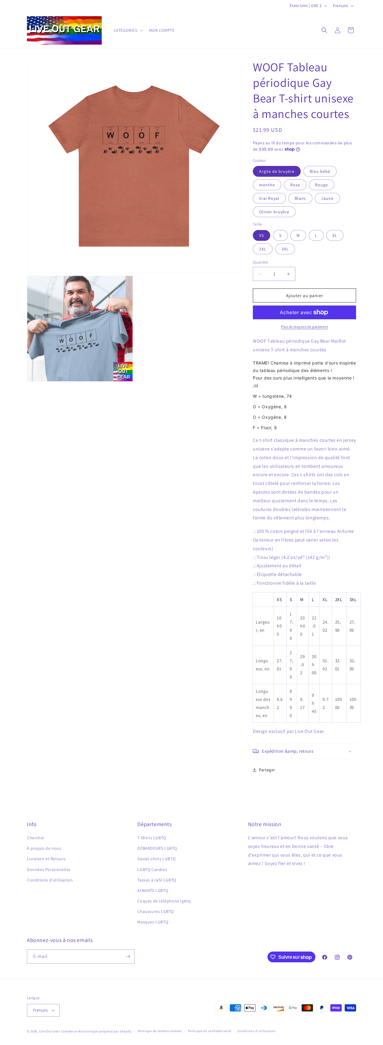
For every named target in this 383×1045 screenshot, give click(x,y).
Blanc (300, 198)
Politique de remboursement (160, 1031)
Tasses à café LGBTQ (156, 880)
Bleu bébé (320, 171)
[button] (127, 30)
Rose (295, 184)
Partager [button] (267, 769)
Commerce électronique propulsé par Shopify (96, 1031)
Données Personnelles (49, 869)
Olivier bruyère (274, 211)
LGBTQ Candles (152, 869)
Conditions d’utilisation (256, 1031)
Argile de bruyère (276, 171)
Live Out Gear (49, 1031)
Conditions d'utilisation (50, 880)
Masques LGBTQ (152, 922)
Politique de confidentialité (209, 1031)
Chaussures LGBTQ (155, 911)
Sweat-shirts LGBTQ (156, 858)
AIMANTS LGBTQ (152, 890)
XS (261, 235)
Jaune (327, 198)
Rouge (321, 184)
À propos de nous (44, 848)
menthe (267, 184)
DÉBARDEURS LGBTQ (157, 848)
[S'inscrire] (127, 956)
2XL (262, 249)
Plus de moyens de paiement (304, 326)
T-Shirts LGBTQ (151, 837)
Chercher (36, 837)
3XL (285, 249)
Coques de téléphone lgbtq (164, 901)
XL (334, 235)
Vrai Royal (269, 198)
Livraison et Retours (46, 858)
